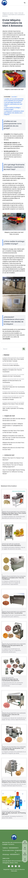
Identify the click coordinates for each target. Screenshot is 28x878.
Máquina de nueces (7, 13)
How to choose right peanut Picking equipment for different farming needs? (13, 472)
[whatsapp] (19, 866)
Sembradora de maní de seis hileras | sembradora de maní (13, 419)
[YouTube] (9, 866)
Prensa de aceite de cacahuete (10, 363)
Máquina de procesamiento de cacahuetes (13, 357)
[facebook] (12, 866)
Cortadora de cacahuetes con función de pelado (12, 398)
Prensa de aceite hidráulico (10, 365)
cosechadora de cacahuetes (14, 57)
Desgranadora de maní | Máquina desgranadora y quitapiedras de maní (12, 425)
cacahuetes (6, 339)
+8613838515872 (13, 848)
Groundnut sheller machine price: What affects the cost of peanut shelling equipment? (12, 465)
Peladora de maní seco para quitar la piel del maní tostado (13, 360)
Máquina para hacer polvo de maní (13, 404)
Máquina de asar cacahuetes (11, 376)
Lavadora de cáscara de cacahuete (13, 393)
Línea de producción (8, 385)
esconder (14, 96)
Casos (16, 13)
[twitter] (16, 866)
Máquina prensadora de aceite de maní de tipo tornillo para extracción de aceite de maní (13, 437)
